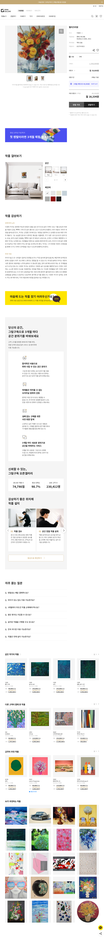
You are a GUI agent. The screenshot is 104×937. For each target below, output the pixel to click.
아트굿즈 (37, 10)
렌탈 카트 (76, 104)
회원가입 (101, 6)
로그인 (94, 6)
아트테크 (29, 10)
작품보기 (3, 16)
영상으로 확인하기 (35, 558)
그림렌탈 (21, 10)
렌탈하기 (91, 104)
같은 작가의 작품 (12, 654)
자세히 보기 (94, 84)
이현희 (79, 33)
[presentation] (46, 179)
